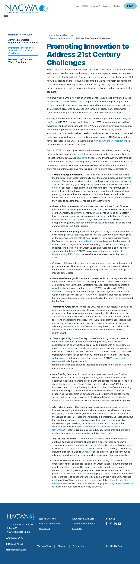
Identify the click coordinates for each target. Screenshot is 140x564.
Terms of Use (44, 546)
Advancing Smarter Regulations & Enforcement (23, 41)
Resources (44, 528)
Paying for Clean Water (20, 34)
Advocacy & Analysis (83, 518)
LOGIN (130, 6)
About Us (77, 528)
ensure (55, 291)
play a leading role (88, 241)
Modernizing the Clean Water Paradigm (20, 60)
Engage (87, 451)
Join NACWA (82, 6)
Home (26, 9)
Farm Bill (74, 326)
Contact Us (78, 546)
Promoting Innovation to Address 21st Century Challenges (21, 50)
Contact (117, 6)
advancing (82, 157)
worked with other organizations (110, 140)
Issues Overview (64, 35)
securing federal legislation (119, 483)
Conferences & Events (83, 523)
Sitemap (62, 546)
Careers (106, 6)
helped (106, 219)
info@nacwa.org (17, 549)
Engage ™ (95, 6)
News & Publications (49, 523)
